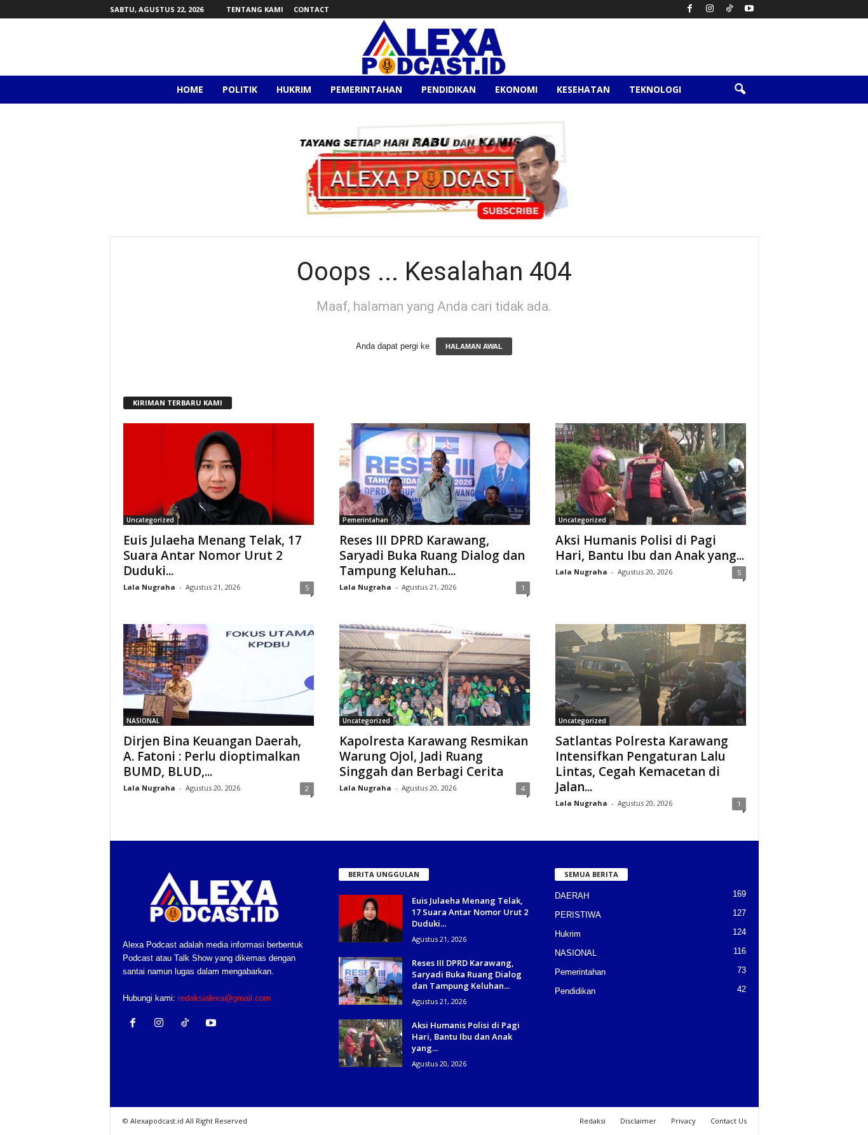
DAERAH (572, 896)
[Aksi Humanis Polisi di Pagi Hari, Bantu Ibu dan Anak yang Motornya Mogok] (650, 474)
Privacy (683, 1120)
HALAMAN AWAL (474, 346)
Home (190, 89)
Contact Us (728, 1120)
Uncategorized (150, 519)
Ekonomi (516, 89)
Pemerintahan (366, 89)
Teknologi (655, 89)
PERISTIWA (578, 915)
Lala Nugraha (149, 587)
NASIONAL (142, 720)
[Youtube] (749, 9)
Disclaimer (638, 1120)
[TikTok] (729, 9)
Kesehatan (583, 89)
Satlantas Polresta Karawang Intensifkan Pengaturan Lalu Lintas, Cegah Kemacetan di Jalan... (641, 764)
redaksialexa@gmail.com (224, 998)
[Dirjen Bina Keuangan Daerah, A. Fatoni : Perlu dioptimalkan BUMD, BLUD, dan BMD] (218, 675)
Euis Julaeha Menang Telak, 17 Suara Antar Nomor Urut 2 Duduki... (212, 555)
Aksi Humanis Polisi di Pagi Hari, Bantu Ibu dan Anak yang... (649, 548)
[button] (740, 90)
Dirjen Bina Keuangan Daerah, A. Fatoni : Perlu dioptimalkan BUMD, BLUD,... (212, 756)
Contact (311, 9)
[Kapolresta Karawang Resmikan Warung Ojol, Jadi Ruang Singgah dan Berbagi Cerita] (434, 675)
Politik (239, 89)
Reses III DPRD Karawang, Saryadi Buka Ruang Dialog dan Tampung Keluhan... (432, 555)
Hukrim (293, 89)
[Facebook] (690, 9)
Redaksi (593, 1120)
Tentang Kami (254, 9)
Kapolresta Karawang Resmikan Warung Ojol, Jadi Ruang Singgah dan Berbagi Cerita (433, 756)
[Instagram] (709, 9)
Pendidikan (448, 89)
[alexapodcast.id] (434, 47)
